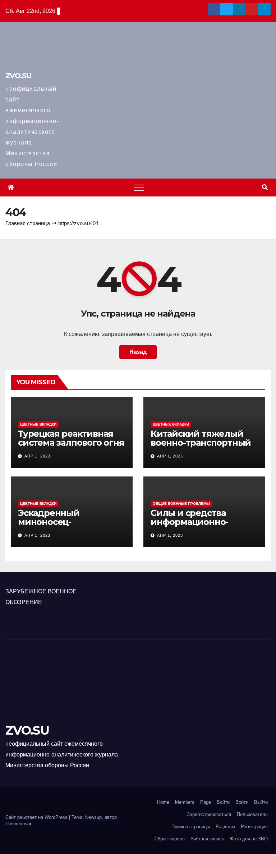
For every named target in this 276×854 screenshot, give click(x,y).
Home (163, 802)
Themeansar (18, 823)
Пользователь (252, 814)
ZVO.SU (18, 75)
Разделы (225, 826)
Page (205, 802)
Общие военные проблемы (181, 504)
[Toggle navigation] (139, 187)
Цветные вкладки (38, 424)
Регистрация (254, 826)
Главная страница (27, 223)
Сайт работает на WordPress (37, 817)
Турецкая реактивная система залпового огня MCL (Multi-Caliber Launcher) (71, 447)
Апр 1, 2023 (37, 456)
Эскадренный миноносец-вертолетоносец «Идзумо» (54, 526)
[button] (265, 187)
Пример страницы (190, 826)
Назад (138, 352)
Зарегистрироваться (209, 814)
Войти (223, 802)
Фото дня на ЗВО (249, 838)
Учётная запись (207, 838)
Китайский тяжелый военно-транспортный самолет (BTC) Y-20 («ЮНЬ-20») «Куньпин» (201, 447)
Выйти (261, 802)
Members (184, 802)
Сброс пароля (170, 838)
